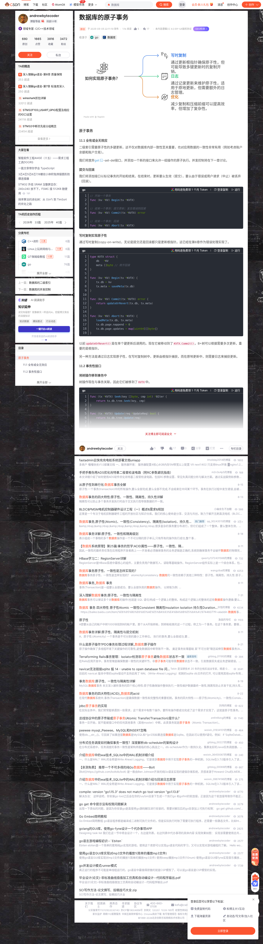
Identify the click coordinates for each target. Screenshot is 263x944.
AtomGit (60, 4)
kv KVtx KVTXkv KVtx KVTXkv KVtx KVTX (118, 210)
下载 (35, 4)
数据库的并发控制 (40, 289)
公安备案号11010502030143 (104, 910)
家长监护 (97, 914)
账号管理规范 (170, 914)
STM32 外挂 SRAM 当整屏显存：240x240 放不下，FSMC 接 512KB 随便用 (42, 189)
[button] (19, 222)
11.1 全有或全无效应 (35, 364)
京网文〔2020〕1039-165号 (159, 910)
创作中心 (232, 4)
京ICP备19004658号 (132, 910)
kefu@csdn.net (184, 904)
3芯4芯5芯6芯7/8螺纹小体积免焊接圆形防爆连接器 (44, 176)
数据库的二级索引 (40, 282)
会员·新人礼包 (200, 4)
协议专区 (138, 905)
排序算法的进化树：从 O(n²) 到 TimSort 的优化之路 (42, 201)
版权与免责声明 (186, 914)
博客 (26, 4)
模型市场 (79, 4)
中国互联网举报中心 (132, 914)
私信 (58, 55)
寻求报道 (126, 905)
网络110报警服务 (112, 914)
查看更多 (43, 138)
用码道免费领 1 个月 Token (191, 189)
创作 (251, 4)
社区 (44, 4)
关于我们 (89, 905)
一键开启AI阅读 (44, 329)
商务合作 (114, 905)
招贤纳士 (101, 905)
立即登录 (223, 930)
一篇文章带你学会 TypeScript (36, 168)
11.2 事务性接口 (32, 371)
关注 (120, 448)
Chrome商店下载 (153, 914)
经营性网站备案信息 (185, 910)
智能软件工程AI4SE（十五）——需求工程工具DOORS (43, 160)
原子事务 (23, 357)
